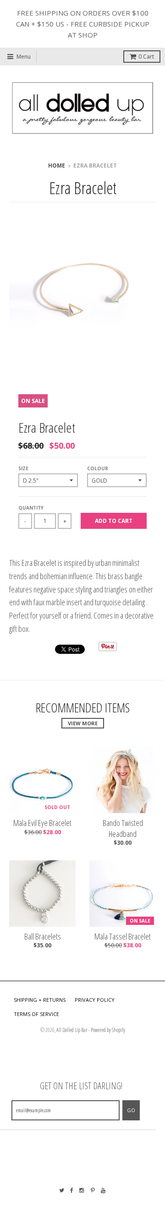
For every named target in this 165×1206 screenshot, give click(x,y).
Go (131, 1110)
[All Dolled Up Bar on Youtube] (103, 1190)
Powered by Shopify (108, 1030)
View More (83, 723)
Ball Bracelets (42, 936)
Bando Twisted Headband (123, 828)
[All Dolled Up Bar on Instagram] (82, 1190)
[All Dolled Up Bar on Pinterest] (93, 1190)
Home (56, 165)
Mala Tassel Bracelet (122, 936)
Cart (146, 56)
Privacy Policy (95, 999)
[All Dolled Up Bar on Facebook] (71, 1190)
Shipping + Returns (40, 999)
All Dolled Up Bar (72, 1030)
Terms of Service (36, 1013)
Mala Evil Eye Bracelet (42, 823)
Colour (97, 468)
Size (23, 468)
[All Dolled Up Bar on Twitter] (61, 1190)
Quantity (31, 508)
